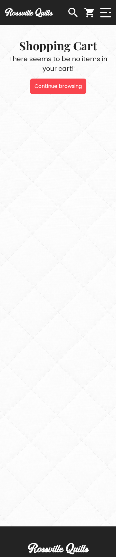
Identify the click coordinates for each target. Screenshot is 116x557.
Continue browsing (58, 86)
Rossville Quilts (29, 12)
